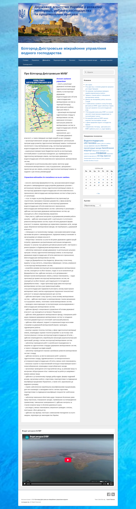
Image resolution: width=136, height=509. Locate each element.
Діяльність (46, 60)
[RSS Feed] (113, 494)
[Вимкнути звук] (108, 484)
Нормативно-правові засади (88, 60)
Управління (35, 60)
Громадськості (27, 64)
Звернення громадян (99, 150)
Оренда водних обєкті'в (90, 158)
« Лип (98, 193)
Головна (25, 60)
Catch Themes (110, 499)
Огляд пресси (104, 155)
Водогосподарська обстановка (93, 142)
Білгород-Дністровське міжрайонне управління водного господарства (63, 50)
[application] (68, 460)
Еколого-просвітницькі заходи (96, 146)
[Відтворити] (25, 484)
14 (103, 180)
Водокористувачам (60, 60)
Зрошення (93, 153)
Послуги (96, 160)
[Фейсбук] (108, 494)
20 (99, 182)
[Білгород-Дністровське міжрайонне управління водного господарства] (68, 42)
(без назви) (88, 85)
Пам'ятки (98, 158)
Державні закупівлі (106, 60)
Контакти (72, 60)
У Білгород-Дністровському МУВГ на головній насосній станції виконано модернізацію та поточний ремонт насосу (99, 114)
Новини (101, 153)
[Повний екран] (111, 484)
